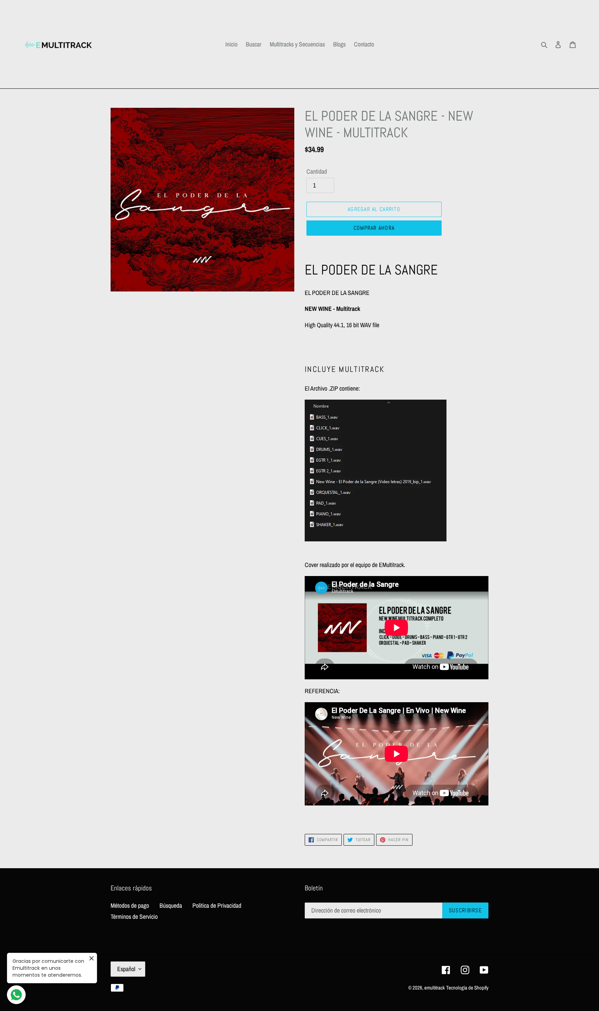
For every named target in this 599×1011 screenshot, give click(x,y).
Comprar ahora (374, 228)
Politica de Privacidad (216, 905)
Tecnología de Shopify (467, 987)
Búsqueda (170, 905)
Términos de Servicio (134, 916)
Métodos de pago (130, 905)
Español (126, 969)
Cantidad (316, 171)
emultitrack (434, 987)
